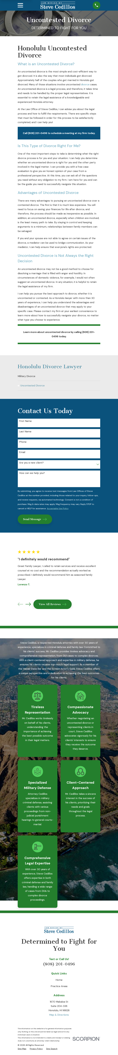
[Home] (57, 5)
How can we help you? (32, 473)
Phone (22, 441)
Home (59, 979)
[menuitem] (59, 376)
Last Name (25, 431)
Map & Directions (59, 1014)
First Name (25, 421)
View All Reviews (50, 604)
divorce (85, 84)
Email (22, 452)
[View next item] (28, 604)
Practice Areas (59, 986)
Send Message (32, 519)
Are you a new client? (31, 462)
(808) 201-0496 (59, 964)
